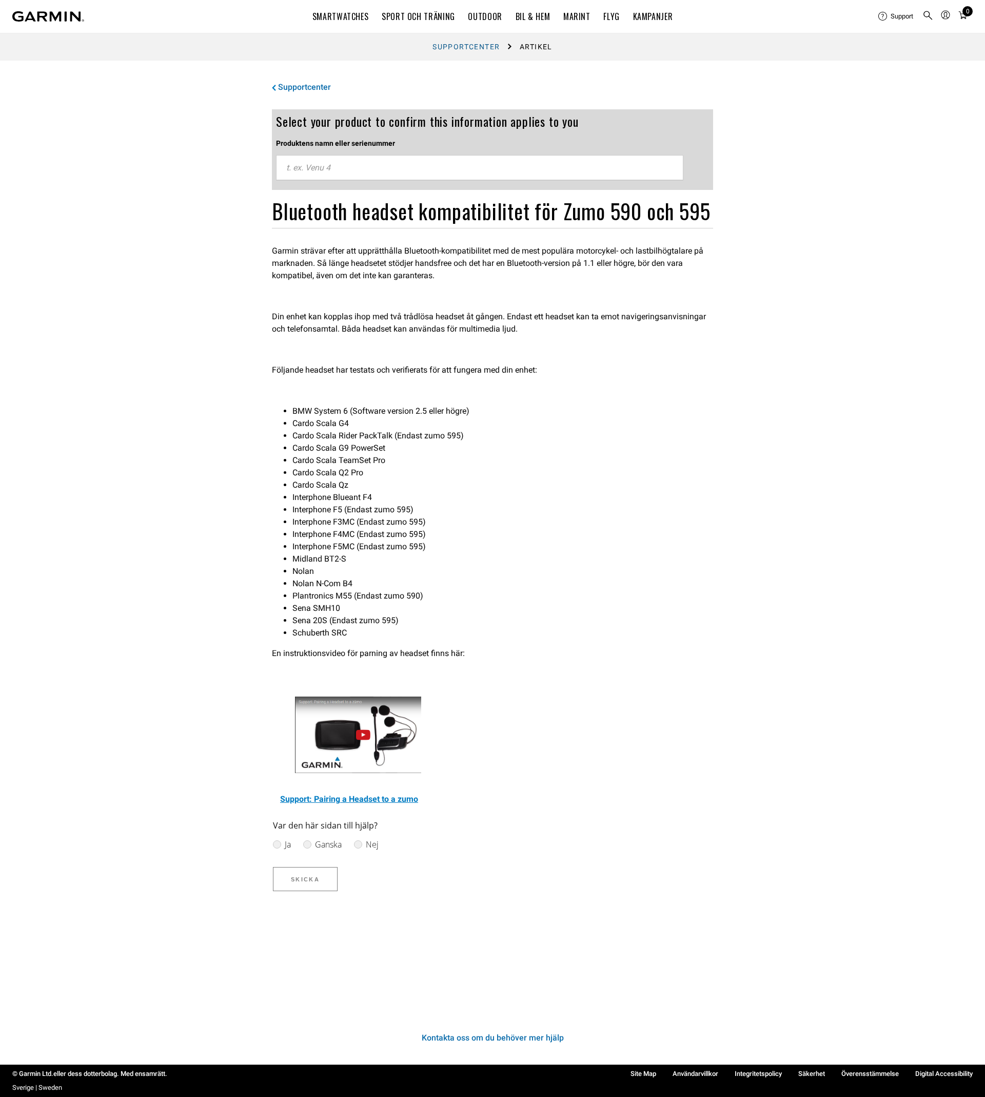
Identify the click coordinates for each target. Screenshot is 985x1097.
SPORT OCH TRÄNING (418, 16)
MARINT (576, 16)
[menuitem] (896, 16)
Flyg (611, 16)
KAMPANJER (653, 16)
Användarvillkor (695, 1073)
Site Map (643, 1073)
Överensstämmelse (870, 1073)
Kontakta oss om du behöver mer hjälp (493, 1038)
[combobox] (479, 168)
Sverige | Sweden (37, 1087)
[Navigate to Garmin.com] (48, 16)
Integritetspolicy (758, 1073)
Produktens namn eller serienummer (335, 143)
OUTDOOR (485, 16)
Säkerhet (811, 1073)
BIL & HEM (533, 16)
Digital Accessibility (944, 1073)
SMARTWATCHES (340, 16)
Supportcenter (466, 47)
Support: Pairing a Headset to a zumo (349, 799)
